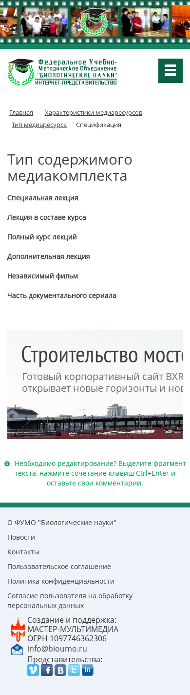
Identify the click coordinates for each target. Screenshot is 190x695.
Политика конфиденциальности (60, 581)
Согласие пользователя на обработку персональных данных (70, 600)
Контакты (23, 551)
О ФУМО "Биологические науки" (61, 522)
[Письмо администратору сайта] (17, 648)
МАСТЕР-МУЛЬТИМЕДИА (72, 629)
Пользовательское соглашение (59, 566)
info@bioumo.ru (57, 648)
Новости (21, 537)
